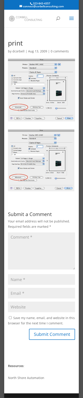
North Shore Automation (26, 378)
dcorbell (18, 51)
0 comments (60, 51)
